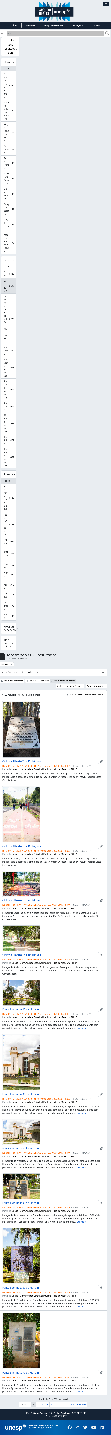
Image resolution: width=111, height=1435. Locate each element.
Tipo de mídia (7, 643)
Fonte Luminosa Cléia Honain (20, 1009)
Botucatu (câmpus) (10, 367)
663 (72, 1404)
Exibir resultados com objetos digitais (85, 694)
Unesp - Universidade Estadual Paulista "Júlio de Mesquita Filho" (44, 769)
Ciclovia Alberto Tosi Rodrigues (21, 761)
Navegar (77, 25)
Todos (7, 68)
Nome (7, 62)
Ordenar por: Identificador (69, 686)
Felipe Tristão (10, 163)
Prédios (10, 541)
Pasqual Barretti (10, 209)
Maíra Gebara (10, 193)
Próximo (81, 1404)
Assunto (9, 474)
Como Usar (30, 25)
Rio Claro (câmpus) (10, 389)
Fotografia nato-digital (10, 498)
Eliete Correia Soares (10, 85)
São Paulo (10, 285)
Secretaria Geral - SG (10, 178)
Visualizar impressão (13, 680)
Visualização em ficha (39, 680)
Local (7, 260)
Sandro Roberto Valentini (10, 110)
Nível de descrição (10, 628)
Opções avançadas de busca (20, 672)
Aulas (10, 616)
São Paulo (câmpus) (10, 423)
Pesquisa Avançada (53, 25)
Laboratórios (10, 553)
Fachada (10, 585)
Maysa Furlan (10, 224)
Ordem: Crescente (95, 686)
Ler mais (81, 1028)
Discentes (10, 605)
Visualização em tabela (64, 680)
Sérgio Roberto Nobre (10, 132)
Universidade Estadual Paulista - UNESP (10, 319)
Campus (10, 595)
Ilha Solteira (10, 440)
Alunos (10, 574)
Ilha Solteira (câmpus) (10, 457)
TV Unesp (10, 149)
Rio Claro (10, 406)
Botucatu (10, 350)
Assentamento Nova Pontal (10, 243)
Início (14, 25)
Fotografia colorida (10, 524)
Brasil (10, 274)
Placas (10, 565)
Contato (96, 25)
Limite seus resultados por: (10, 47)
